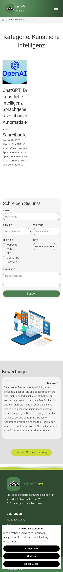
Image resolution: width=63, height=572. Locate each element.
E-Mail (6, 225)
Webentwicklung (16, 519)
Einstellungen (31, 563)
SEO (9, 253)
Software (12, 261)
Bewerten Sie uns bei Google (31, 452)
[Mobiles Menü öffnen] (56, 8)
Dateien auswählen (44, 246)
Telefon (37, 225)
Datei (35, 240)
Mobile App (13, 257)
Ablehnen (31, 556)
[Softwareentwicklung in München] (13, 484)
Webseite (12, 244)
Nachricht (9, 269)
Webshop (12, 249)
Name (6, 210)
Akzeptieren (31, 548)
